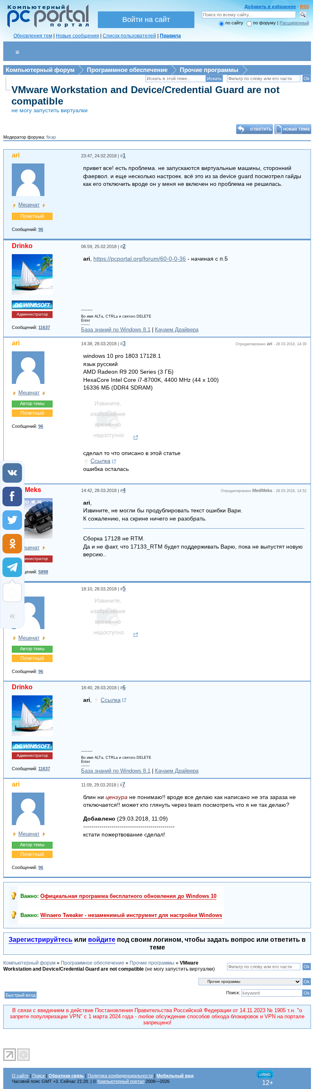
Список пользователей (129, 36)
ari (16, 155)
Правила (170, 36)
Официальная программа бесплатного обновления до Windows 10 (128, 896)
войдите (101, 939)
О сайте (20, 1075)
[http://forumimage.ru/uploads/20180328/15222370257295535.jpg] (110, 437)
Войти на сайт (146, 19)
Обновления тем (32, 36)
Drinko (22, 245)
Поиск (38, 1075)
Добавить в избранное (270, 6)
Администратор (32, 314)
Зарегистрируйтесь (41, 939)
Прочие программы (209, 69)
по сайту (234, 22)
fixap (51, 137)
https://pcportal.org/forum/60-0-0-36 (139, 258)
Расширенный (294, 22)
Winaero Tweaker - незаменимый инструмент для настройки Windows (131, 915)
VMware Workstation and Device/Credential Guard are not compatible (100, 966)
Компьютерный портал (120, 1081)
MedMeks (26, 489)
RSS (304, 6)
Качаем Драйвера (176, 330)
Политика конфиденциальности (120, 1075)
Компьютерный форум (40, 69)
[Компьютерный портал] (46, 26)
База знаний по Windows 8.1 (115, 330)
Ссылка (100, 460)
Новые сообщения (77, 36)
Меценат (29, 205)
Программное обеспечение (127, 69)
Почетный (32, 216)
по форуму (265, 22)
